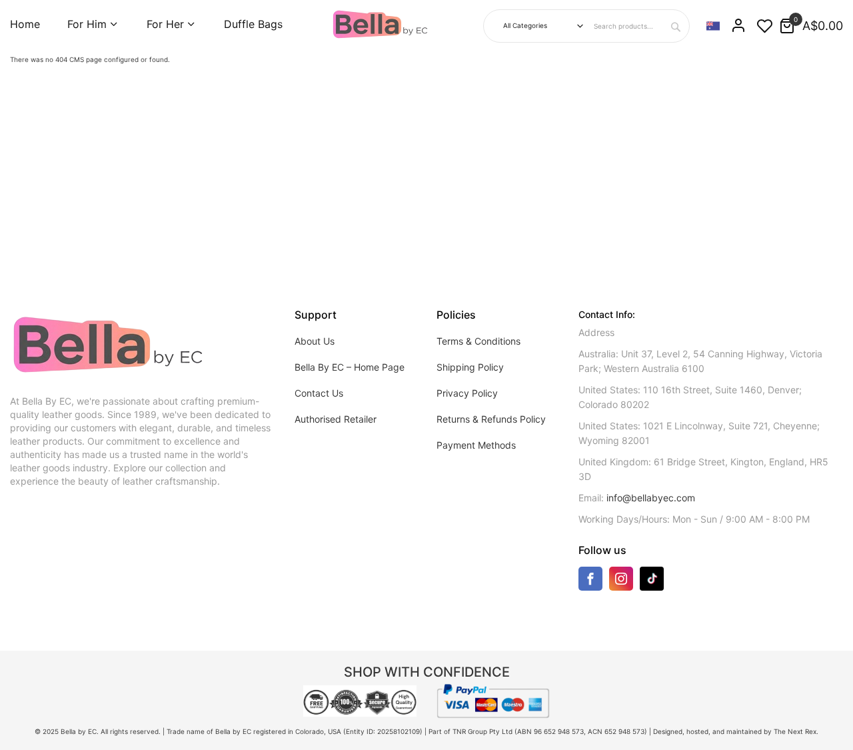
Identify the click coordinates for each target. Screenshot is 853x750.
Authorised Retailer (336, 419)
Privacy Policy (467, 393)
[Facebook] (590, 581)
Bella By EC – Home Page (350, 367)
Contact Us (319, 393)
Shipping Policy (470, 367)
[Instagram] (621, 581)
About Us (315, 341)
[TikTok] (652, 578)
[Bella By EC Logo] (381, 24)
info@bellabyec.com (650, 497)
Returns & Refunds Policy (491, 419)
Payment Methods (476, 445)
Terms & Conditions (478, 341)
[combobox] (639, 26)
